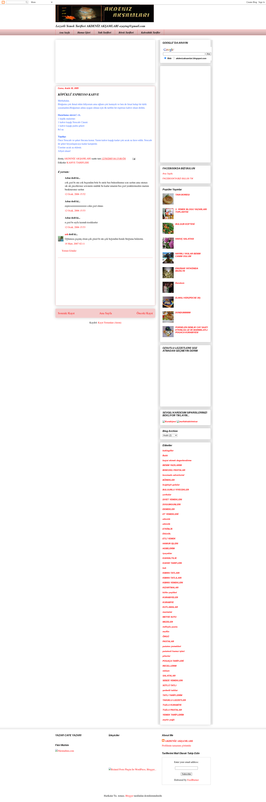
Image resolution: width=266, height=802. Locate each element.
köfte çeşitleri (170, 592)
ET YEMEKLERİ (170, 514)
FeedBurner (193, 779)
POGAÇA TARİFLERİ (173, 661)
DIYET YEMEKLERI (172, 499)
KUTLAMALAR (170, 607)
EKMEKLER (169, 509)
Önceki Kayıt (145, 313)
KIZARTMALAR (170, 587)
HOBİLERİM (169, 548)
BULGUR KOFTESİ (185, 224)
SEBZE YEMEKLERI (173, 680)
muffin (166, 631)
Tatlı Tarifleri (104, 32)
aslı (66, 234)
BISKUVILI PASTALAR (174, 470)
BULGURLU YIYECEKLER (176, 489)
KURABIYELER (170, 597)
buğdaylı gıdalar (171, 484)
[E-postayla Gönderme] (133, 158)
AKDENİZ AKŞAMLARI (179, 741)
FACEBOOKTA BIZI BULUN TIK (178, 178)
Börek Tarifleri (126, 32)
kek (164, 568)
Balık (165, 455)
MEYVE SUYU (169, 617)
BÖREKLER (169, 480)
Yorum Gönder (69, 250)
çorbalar (167, 494)
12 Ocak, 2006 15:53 (75, 210)
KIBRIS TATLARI (171, 573)
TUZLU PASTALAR (172, 710)
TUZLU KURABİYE (172, 705)
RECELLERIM (170, 666)
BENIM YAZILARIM (172, 465)
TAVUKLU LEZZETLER (174, 700)
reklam (166, 671)
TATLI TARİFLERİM (172, 695)
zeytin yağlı (169, 719)
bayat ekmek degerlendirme (177, 460)
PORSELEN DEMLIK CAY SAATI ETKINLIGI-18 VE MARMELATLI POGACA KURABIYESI (191, 330)
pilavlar (166, 656)
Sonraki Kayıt (66, 313)
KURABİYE (168, 602)
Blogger (129, 795)
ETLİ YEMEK (169, 538)
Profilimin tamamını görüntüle (176, 745)
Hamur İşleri (83, 32)
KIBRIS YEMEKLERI (173, 582)
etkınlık (166, 519)
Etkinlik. (167, 533)
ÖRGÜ (166, 636)
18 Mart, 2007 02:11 (75, 243)
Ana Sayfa (64, 32)
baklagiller (168, 450)
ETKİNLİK (168, 529)
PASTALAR (168, 641)
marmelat (167, 612)
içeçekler (167, 553)
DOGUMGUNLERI (172, 504)
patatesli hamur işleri (174, 651)
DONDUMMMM (183, 312)
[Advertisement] (132, 60)
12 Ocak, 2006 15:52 (75, 194)
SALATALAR (169, 675)
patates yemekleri (172, 646)
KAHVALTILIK (170, 558)
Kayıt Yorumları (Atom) (109, 322)
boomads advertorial (173, 475)
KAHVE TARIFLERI (78, 162)
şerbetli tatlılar (170, 690)
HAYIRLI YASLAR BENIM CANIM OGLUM (188, 254)
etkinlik (166, 524)
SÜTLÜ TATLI (169, 685)
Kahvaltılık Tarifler (150, 32)
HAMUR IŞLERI (170, 543)
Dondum (179, 283)
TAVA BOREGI (182, 194)
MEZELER (168, 622)
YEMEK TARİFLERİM (173, 715)
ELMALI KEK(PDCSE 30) (187, 298)
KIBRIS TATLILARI (172, 578)
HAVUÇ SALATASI (184, 239)
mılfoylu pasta (170, 627)
